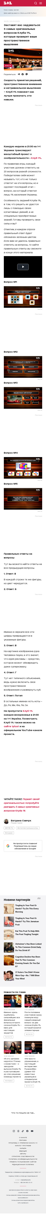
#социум (9, 833)
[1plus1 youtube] (32, 1131)
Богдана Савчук (21, 820)
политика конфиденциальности (23, 1159)
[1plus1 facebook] (27, 1131)
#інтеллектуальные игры (28, 828)
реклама (23, 1140)
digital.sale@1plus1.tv (23, 1197)
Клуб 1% (36, 158)
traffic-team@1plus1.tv (23, 1202)
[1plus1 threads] (18, 1131)
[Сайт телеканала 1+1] (8, 3)
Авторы (23, 1153)
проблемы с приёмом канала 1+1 (23, 1143)
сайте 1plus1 (11, 726)
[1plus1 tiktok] (23, 1131)
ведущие (23, 1151)
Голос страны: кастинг (11, 10)
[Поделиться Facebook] (23, 74)
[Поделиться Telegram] (19, 74)
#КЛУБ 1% (9, 828)
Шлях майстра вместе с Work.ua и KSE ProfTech (20, 13)
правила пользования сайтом (23, 1161)
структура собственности (23, 1156)
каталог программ (23, 1145)
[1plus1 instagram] (14, 1131)
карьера (23, 1148)
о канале (23, 1137)
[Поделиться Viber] (27, 74)
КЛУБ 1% (8, 65)
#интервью (9, 1080)
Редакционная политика (23, 1164)
